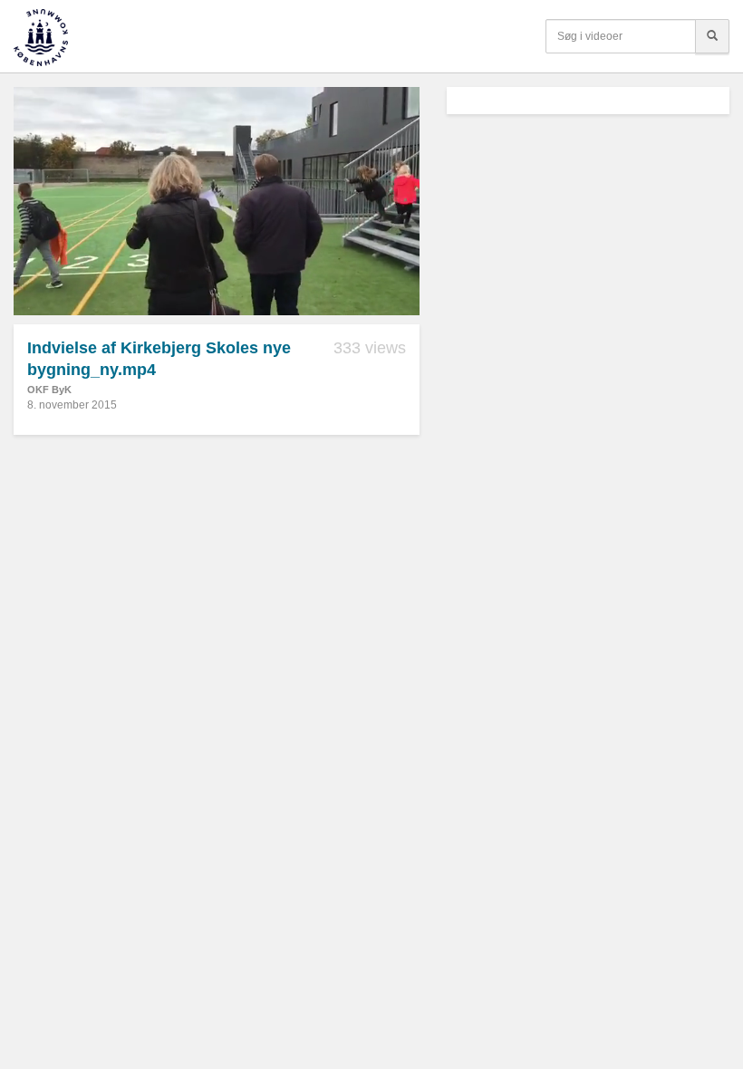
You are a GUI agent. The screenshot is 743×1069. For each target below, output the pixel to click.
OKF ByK (49, 389)
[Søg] (712, 36)
